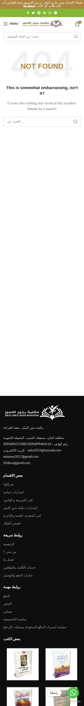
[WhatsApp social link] (50, 13)
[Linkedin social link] (44, 13)
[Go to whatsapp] (73, 692)
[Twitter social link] (33, 13)
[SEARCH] (76, 36)
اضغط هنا (29, 5)
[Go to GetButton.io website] (73, 701)
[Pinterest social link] (39, 13)
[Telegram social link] (55, 13)
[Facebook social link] (28, 13)
